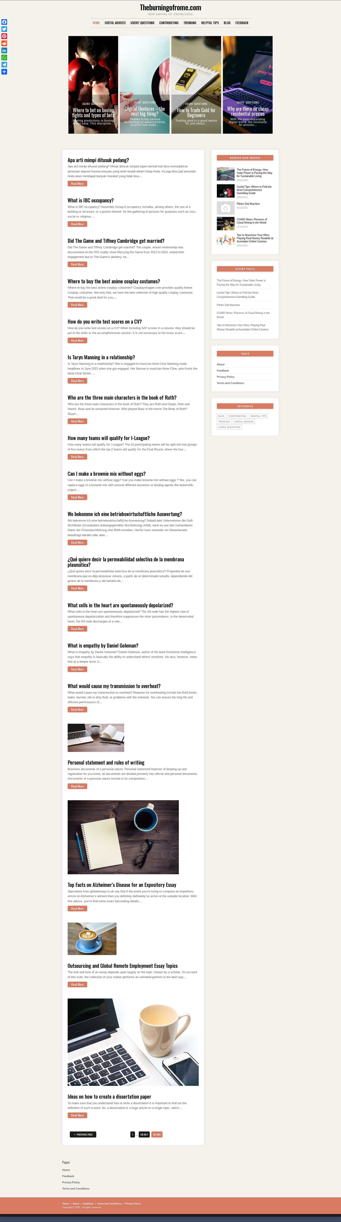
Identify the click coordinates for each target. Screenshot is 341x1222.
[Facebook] (4, 22)
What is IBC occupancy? (91, 200)
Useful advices (115, 22)
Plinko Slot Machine (248, 203)
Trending (189, 22)
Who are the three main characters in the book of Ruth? (122, 397)
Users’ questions (142, 22)
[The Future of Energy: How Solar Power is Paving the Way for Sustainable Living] (226, 174)
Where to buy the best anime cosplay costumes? (114, 281)
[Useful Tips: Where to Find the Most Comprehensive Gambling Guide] (226, 191)
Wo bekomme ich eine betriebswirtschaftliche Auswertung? (125, 513)
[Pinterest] (4, 36)
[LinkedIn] (4, 50)
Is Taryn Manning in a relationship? (101, 357)
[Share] (4, 71)
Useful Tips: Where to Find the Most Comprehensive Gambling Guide (254, 190)
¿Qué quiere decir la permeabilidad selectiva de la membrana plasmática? (126, 561)
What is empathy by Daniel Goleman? (103, 645)
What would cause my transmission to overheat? (114, 685)
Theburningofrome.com (170, 7)
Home (96, 22)
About (220, 364)
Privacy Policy (225, 376)
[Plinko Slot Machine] (226, 208)
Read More (77, 183)
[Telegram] (4, 64)
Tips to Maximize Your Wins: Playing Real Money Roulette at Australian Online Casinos (255, 238)
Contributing (168, 22)
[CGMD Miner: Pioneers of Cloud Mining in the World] (226, 223)
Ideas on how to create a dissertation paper (109, 1096)
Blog (227, 22)
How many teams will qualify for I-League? (109, 437)
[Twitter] (4, 29)
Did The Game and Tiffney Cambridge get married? (116, 240)
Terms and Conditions (230, 382)
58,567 (144, 1134)
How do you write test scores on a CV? (105, 321)
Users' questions (229, 427)
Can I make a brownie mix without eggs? (107, 473)
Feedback (242, 22)
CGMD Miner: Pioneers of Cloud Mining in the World (252, 221)
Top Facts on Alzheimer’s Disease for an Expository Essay (122, 884)
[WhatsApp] (4, 57)
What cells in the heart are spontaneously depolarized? (120, 605)
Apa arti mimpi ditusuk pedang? (98, 159)
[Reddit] (4, 43)
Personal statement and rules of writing (106, 762)
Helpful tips (210, 22)
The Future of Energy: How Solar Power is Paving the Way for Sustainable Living (254, 173)
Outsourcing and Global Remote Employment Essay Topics (123, 965)
